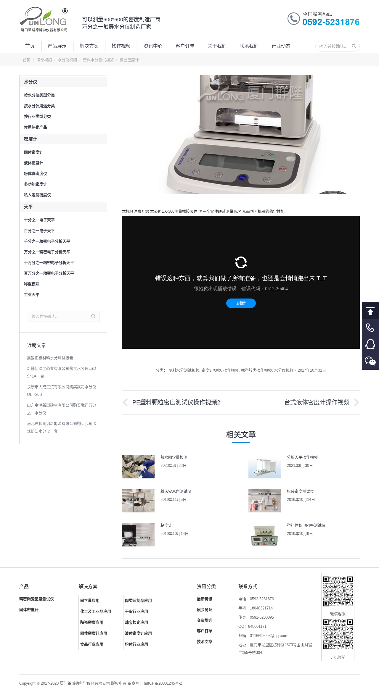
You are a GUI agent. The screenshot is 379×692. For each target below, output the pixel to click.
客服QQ (370, 344)
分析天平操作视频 (302, 457)
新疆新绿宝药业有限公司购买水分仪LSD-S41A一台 (62, 372)
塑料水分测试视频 (98, 60)
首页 (26, 60)
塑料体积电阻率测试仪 (306, 525)
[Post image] (138, 466)
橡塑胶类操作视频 (256, 370)
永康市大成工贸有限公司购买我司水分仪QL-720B (61, 391)
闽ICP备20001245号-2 (163, 683)
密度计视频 (211, 370)
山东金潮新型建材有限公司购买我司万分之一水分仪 (61, 409)
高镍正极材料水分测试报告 (50, 358)
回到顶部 (370, 310)
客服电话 (370, 327)
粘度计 (166, 525)
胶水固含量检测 (173, 457)
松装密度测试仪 (300, 491)
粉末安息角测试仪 (175, 491)
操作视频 (44, 60)
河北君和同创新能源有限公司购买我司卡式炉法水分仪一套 (61, 427)
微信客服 (370, 361)
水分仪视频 (67, 60)
